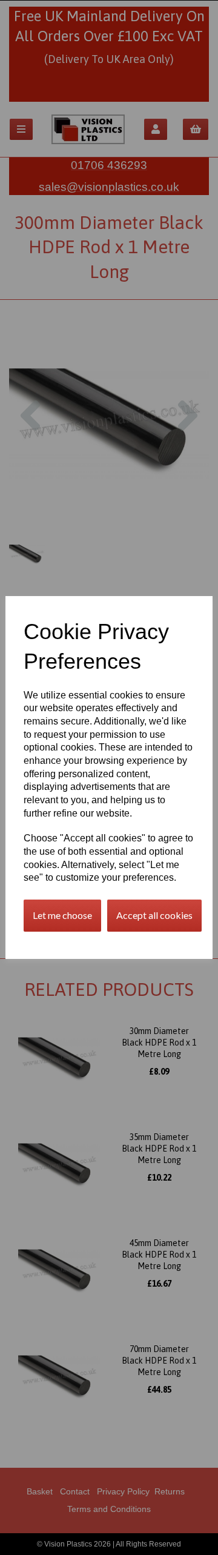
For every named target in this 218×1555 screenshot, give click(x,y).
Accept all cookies (154, 915)
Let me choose (62, 915)
